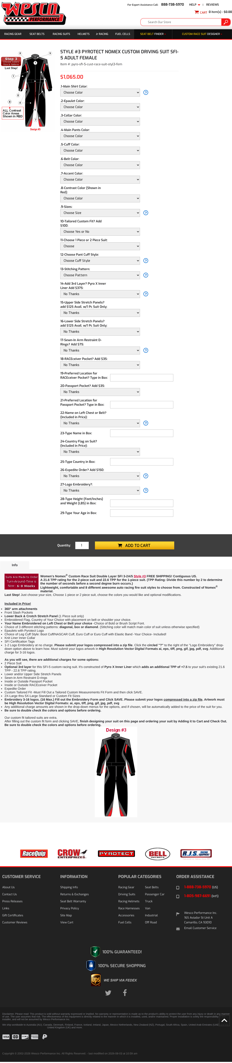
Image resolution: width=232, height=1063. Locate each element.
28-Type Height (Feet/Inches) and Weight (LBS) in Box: (81, 501)
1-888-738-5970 (201, 887)
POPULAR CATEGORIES (139, 876)
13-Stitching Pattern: (75, 269)
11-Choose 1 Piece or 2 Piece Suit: (83, 240)
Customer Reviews (14, 923)
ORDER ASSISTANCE (195, 876)
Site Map (66, 915)
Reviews (212, 5)
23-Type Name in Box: (76, 433)
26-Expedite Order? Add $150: (82, 470)
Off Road (151, 923)
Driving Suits (126, 894)
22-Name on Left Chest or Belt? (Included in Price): (83, 415)
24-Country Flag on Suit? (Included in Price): (78, 443)
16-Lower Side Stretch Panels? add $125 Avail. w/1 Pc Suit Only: (83, 323)
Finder (153, 34)
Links (5, 908)
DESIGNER (202, 34)
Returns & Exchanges (74, 894)
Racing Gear (12, 34)
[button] (218, 1040)
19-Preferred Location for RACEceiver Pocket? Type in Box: (84, 375)
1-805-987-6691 (201, 896)
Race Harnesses (129, 908)
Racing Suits (61, 34)
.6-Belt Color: (69, 159)
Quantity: (64, 545)
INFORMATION (73, 876)
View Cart (66, 923)
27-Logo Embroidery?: (76, 484)
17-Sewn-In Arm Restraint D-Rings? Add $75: (81, 342)
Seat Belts (36, 34)
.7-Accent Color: (71, 173)
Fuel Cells (122, 34)
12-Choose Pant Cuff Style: (79, 254)
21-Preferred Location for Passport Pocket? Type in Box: (82, 402)
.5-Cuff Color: (70, 144)
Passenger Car (154, 894)
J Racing (102, 34)
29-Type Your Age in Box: (78, 513)
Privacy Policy (69, 908)
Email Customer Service (200, 928)
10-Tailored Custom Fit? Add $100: (81, 223)
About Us (8, 887)
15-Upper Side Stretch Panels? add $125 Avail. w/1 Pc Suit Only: (83, 304)
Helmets (84, 34)
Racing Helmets (128, 901)
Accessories (126, 915)
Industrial (151, 915)
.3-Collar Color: (71, 115)
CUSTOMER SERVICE (21, 876)
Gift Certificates (12, 915)
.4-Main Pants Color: (75, 130)
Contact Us (9, 894)
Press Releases (12, 901)
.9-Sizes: (66, 207)
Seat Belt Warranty (73, 901)
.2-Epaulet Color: (72, 101)
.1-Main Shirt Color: (73, 86)
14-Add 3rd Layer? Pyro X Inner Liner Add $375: (83, 286)
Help (193, 5)
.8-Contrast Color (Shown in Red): (80, 190)
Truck (148, 901)
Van (147, 908)
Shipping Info (69, 887)
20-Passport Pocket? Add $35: (82, 386)
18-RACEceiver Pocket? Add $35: (83, 359)
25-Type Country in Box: (77, 462)
